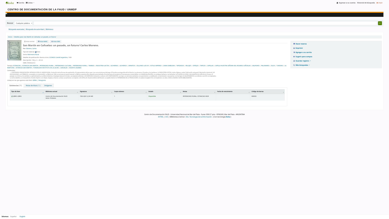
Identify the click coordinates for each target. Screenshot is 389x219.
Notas (185, 91)
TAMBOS (91, 66)
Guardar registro (302, 61)
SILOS (273, 66)
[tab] (15, 86)
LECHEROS (123, 66)
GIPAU (35, 80)
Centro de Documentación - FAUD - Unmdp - (11, 3)
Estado (151, 91)
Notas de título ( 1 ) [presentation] (33, 85)
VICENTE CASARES (75, 68)
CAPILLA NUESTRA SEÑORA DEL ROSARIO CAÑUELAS (233, 66)
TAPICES (203, 66)
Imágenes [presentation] (48, 85)
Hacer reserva (301, 44)
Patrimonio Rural (33, 55)
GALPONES (256, 66)
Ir (380, 23)
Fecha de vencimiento (224, 91)
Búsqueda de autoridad (35, 29)
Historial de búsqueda (366, 3)
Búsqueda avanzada (16, 29)
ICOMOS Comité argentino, (58, 57)
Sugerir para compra (303, 56)
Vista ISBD (56, 41)
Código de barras (257, 91)
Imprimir (299, 48)
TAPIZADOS (180, 66)
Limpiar (380, 3)
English (22, 216)
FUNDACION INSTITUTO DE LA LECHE (46, 68)
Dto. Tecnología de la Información (199, 117)
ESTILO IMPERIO (155, 66)
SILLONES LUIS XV (143, 66)
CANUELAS (63, 68)
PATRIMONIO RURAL (47, 66)
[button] (20, 3)
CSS (166, 117)
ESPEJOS (195, 66)
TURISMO (280, 66)
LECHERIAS (114, 66)
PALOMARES (265, 66)
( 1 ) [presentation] (16, 85)
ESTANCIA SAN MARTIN (30, 66)
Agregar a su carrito (303, 52)
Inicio (10, 37)
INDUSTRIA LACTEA (102, 66)
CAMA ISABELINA (169, 66)
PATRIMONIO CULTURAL (63, 66)
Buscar (10, 23)
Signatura (83, 91)
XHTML (160, 117)
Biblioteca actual (51, 91)
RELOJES (188, 66)
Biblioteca (49, 29)
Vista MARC (43, 41)
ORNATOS (131, 66)
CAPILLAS (210, 66)
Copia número (119, 91)
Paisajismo (42, 80)
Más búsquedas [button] (302, 65)
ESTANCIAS (17, 66)
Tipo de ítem (15, 91)
